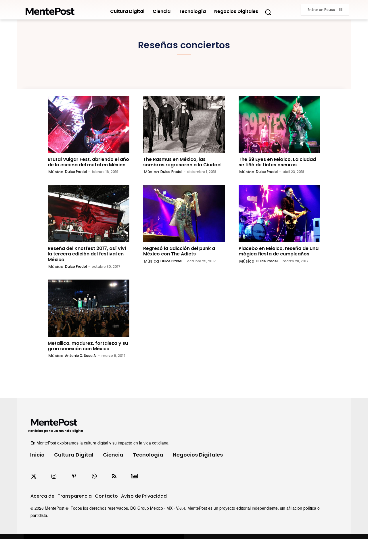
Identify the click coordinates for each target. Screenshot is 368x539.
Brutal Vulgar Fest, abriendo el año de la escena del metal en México (88, 162)
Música (56, 171)
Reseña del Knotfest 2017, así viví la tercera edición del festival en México (87, 254)
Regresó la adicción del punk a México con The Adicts (179, 251)
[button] (267, 12)
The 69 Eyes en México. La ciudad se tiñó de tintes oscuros (277, 162)
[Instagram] (53, 476)
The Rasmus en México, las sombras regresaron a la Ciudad (182, 162)
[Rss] (114, 476)
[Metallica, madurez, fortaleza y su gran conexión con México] (88, 308)
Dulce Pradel (76, 171)
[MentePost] (50, 9)
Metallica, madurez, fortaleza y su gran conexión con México (88, 346)
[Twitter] (33, 476)
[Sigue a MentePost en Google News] (134, 476)
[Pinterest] (74, 476)
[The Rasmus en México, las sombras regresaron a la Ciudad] (184, 124)
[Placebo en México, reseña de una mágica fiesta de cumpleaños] (279, 213)
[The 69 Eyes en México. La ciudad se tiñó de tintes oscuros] (279, 124)
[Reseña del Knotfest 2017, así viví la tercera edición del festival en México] (88, 213)
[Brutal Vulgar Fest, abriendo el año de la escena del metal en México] (88, 124)
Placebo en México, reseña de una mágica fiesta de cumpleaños (279, 251)
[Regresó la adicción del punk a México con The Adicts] (184, 213)
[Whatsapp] (94, 476)
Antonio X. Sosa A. (81, 355)
